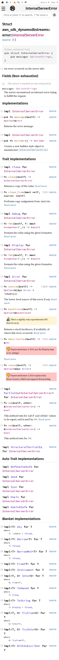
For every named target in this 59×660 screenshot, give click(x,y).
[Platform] (20, 2)
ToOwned (23, 588)
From (20, 564)
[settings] (54, 15)
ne (9, 425)
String (45, 56)
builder (19, 140)
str (18, 120)
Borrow (22, 539)
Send (14, 477)
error (6, 35)
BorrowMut (24, 551)
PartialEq (11, 393)
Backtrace (22, 312)
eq (9, 402)
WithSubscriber (28, 646)
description (16, 339)
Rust (53, 2)
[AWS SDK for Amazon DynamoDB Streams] (8, 2)
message (19, 117)
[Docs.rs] (2, 2)
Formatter (10, 227)
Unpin (15, 497)
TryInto (28, 629)
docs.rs (44, 2)
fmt (10, 223)
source (6, 40)
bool (7, 410)
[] (14, 40)
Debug (16, 213)
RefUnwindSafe (21, 467)
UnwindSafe (19, 507)
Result (35, 227)
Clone (16, 167)
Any (19, 527)
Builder (39, 140)
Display (18, 245)
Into (25, 576)
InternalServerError (41, 8)
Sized (29, 533)
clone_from (15, 192)
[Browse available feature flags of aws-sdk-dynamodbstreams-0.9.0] (25, 2)
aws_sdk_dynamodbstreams (25, 29)
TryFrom (28, 613)
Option (34, 56)
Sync (14, 487)
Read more (41, 186)
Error (16, 276)
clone (12, 176)
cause (12, 365)
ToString (23, 600)
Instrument (25, 570)
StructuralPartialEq (26, 447)
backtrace (15, 309)
